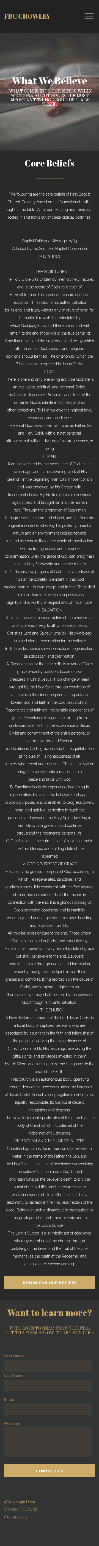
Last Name (14, 1375)
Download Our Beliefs (50, 1282)
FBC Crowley (27, 16)
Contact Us (49, 1470)
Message (12, 1423)
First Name (14, 1356)
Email (9, 1399)
